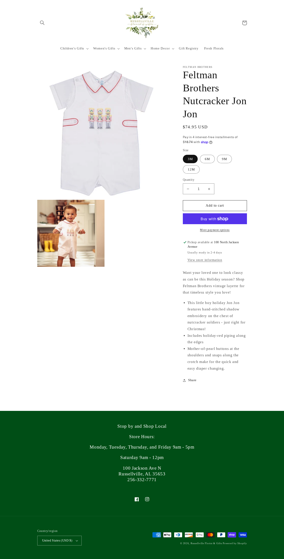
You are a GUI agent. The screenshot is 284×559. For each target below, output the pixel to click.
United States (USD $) (57, 540)
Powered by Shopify (235, 543)
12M (191, 169)
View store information (204, 260)
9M (224, 159)
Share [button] (192, 380)
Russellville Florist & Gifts (206, 543)
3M (190, 159)
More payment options (215, 229)
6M (207, 159)
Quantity (188, 179)
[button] (42, 23)
